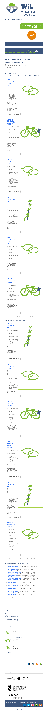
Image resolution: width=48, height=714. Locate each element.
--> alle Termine (8, 652)
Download (34, 709)
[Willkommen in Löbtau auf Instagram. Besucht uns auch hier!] (37, 665)
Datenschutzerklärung (19, 709)
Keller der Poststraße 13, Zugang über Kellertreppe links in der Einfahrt (14, 174)
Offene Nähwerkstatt (11, 199)
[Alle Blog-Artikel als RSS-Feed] (41, 706)
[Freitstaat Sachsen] (16, 691)
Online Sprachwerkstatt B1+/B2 (13, 65)
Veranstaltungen (12, 95)
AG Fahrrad (11, 135)
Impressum (8, 709)
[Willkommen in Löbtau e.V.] (21, 16)
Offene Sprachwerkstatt (12, 162)
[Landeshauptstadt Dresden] (18, 682)
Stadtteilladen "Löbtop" (14, 210)
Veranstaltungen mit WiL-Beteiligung (14, 97)
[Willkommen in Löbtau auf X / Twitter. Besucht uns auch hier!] (33, 665)
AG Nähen (11, 213)
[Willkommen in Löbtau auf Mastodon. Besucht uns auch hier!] (41, 665)
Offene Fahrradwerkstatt (11, 122)
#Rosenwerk (12, 132)
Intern (40, 709)
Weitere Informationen (14, 114)
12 (34, 558)
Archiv (27, 709)
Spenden (31, 35)
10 (32, 316)
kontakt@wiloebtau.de (31, 702)
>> (38, 559)
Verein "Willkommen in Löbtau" (14, 99)
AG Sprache (11, 94)
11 (31, 558)
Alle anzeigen (9, 67)
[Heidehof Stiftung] (14, 699)
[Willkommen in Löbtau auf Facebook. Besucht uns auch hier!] (29, 665)
